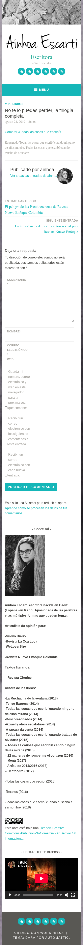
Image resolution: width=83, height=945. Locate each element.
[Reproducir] (10, 895)
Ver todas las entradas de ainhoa (33, 175)
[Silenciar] (66, 895)
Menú (44, 89)
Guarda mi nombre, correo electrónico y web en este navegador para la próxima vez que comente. (19, 390)
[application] (41, 878)
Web (10, 359)
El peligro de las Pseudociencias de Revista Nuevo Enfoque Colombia (36, 207)
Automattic (57, 937)
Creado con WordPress (39, 932)
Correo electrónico (17, 350)
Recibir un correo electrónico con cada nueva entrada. (19, 465)
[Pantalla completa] (73, 895)
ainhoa (32, 121)
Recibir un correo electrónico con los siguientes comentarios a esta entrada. (19, 431)
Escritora (41, 57)
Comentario (16, 282)
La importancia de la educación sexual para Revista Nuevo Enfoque (46, 226)
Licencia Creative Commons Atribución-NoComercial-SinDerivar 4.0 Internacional (40, 833)
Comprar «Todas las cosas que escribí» (33, 132)
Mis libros (14, 104)
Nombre (14, 331)
